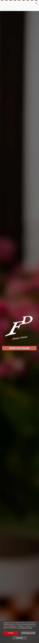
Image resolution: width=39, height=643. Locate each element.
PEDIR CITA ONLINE (19, 348)
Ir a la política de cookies (25, 628)
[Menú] (36, 3)
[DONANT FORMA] (4, 4)
